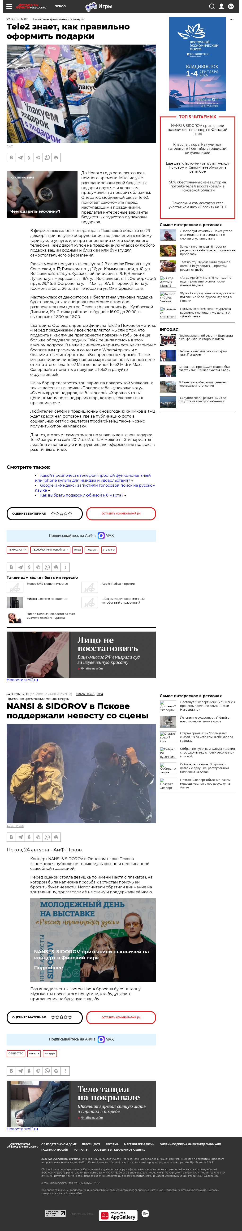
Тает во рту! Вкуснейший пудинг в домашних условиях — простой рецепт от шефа (205, 265)
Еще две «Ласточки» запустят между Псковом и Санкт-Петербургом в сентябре (197, 168)
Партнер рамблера (82, 1213)
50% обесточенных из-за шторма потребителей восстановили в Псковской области (197, 186)
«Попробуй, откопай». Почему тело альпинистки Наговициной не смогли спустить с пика (206, 234)
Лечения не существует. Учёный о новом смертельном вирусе (204, 719)
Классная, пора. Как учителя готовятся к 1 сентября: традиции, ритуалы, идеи (197, 149)
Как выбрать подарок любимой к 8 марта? (81, 495)
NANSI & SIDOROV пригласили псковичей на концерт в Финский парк (197, 130)
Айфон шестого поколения (47, 599)
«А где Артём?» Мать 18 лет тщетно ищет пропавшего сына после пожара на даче (205, 281)
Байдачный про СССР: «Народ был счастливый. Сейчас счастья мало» (204, 368)
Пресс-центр (91, 1144)
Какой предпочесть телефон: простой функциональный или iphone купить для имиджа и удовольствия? (93, 478)
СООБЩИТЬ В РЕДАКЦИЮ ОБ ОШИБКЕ (119, 1149)
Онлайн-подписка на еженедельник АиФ (190, 1144)
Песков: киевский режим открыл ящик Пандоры (203, 353)
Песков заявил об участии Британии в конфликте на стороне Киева (206, 337)
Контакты (81, 1149)
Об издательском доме (59, 1144)
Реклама (112, 1144)
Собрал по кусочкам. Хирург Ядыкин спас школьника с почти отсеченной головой (207, 752)
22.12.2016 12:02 (17, 19)
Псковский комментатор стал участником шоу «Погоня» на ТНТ (198, 205)
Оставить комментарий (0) (121, 513)
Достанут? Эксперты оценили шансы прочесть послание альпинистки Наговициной (207, 705)
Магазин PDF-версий (139, 1144)
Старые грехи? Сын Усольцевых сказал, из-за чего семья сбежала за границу (206, 736)
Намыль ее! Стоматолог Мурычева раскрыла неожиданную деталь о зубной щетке (205, 312)
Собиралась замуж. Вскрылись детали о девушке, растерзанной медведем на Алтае (204, 768)
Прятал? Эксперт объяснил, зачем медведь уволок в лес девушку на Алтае (205, 783)
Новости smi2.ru (22, 680)
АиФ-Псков (15, 826)
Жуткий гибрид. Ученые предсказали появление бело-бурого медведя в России (207, 297)
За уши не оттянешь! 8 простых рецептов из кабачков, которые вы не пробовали (207, 250)
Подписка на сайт (54, 1149)
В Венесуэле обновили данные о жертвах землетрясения (203, 384)
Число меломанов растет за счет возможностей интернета (51, 615)
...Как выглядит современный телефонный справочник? (123, 600)
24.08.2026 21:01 (18, 694)
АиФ (10, 146)
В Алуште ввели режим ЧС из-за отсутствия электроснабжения (202, 399)
